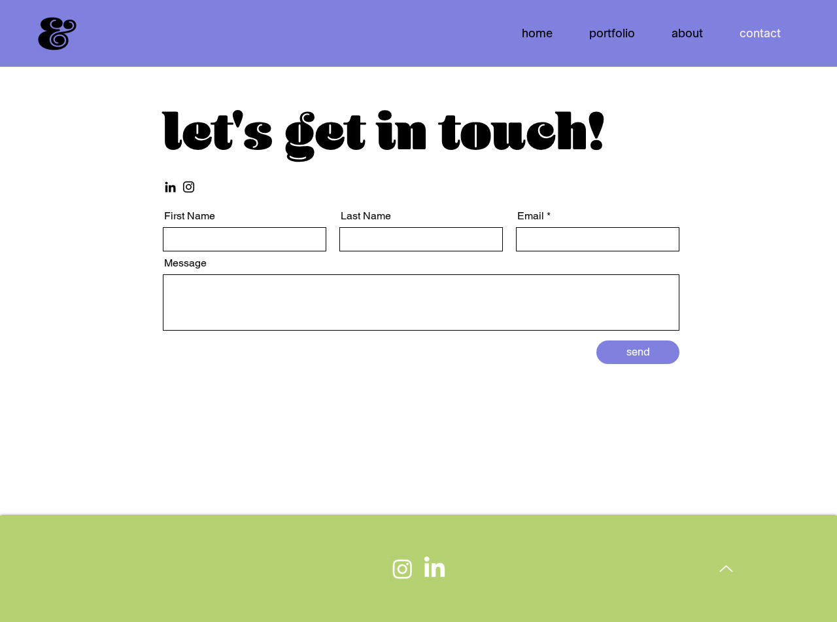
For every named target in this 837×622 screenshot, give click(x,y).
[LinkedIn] (170, 186)
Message (185, 263)
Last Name (366, 216)
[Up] (726, 568)
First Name (189, 216)
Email (530, 216)
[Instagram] (188, 186)
